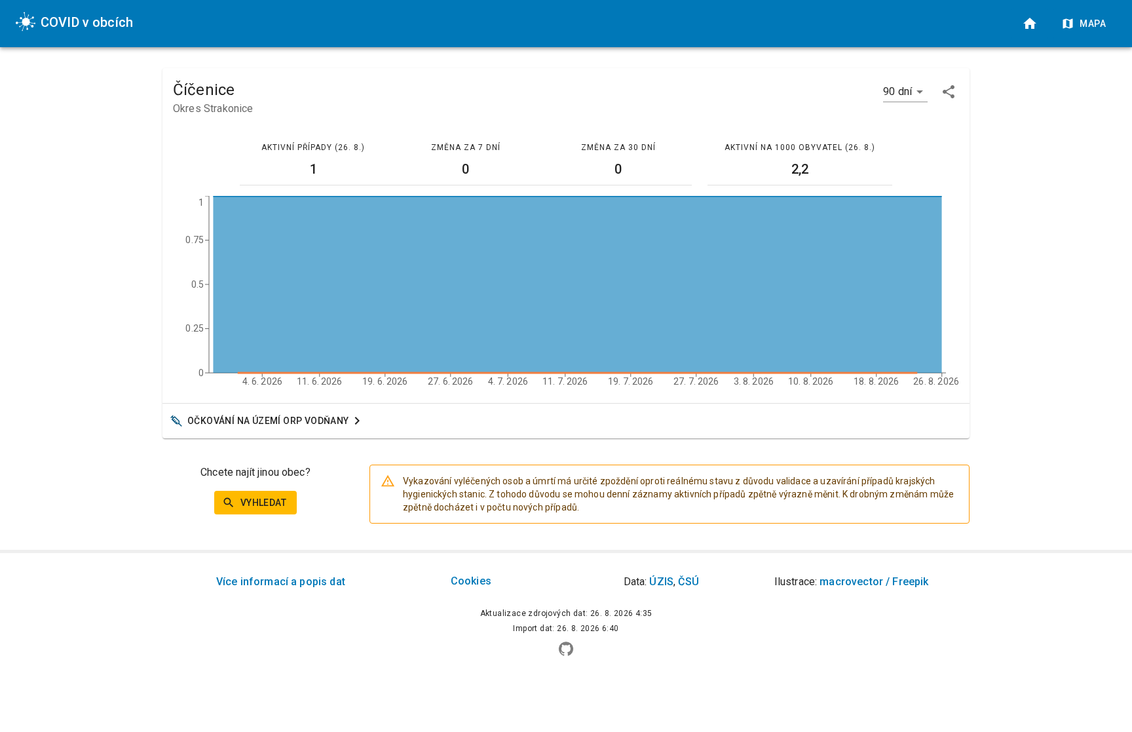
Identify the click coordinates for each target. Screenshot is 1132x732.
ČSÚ (688, 581)
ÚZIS (661, 581)
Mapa (1093, 23)
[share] (948, 91)
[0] (1029, 23)
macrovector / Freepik (874, 581)
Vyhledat (263, 502)
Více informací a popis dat (280, 581)
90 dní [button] (897, 91)
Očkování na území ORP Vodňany (268, 420)
